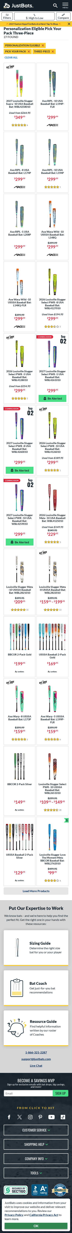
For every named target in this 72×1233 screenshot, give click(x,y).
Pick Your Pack (15, 51)
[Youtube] (51, 1117)
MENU (66, 6)
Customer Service (34, 1130)
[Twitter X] (19, 1117)
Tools (34, 1173)
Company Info (34, 1158)
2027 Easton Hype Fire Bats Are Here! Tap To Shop (33, 24)
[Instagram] (30, 1117)
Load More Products (36, 891)
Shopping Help (34, 1144)
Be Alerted (55, 398)
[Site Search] (54, 6)
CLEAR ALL (11, 57)
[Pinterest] (40, 1117)
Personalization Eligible (22, 45)
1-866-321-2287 (36, 1052)
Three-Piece (42, 51)
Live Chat (36, 1065)
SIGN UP (60, 1093)
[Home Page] (18, 5)
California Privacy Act (43, 1215)
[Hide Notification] (69, 24)
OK (36, 1226)
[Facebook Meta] (9, 1117)
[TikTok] (63, 1117)
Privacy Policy (14, 1215)
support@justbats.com (36, 1059)
